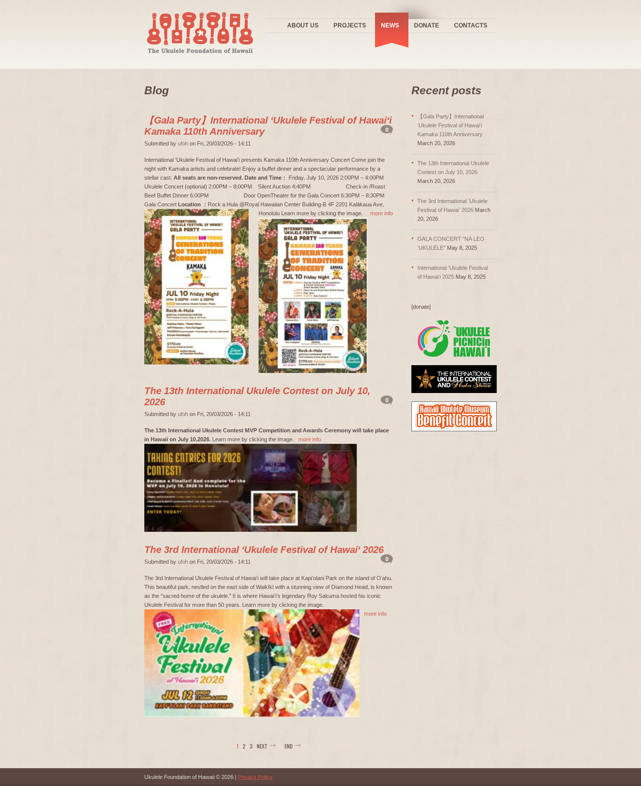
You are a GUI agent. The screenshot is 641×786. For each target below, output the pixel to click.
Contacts (470, 25)
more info (381, 213)
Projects (349, 25)
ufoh (183, 143)
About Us (303, 25)
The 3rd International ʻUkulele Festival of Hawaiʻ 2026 (264, 549)
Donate (426, 25)
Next (262, 746)
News (390, 25)
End (289, 746)
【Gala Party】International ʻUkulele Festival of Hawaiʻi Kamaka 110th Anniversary (450, 125)
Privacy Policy (255, 777)
